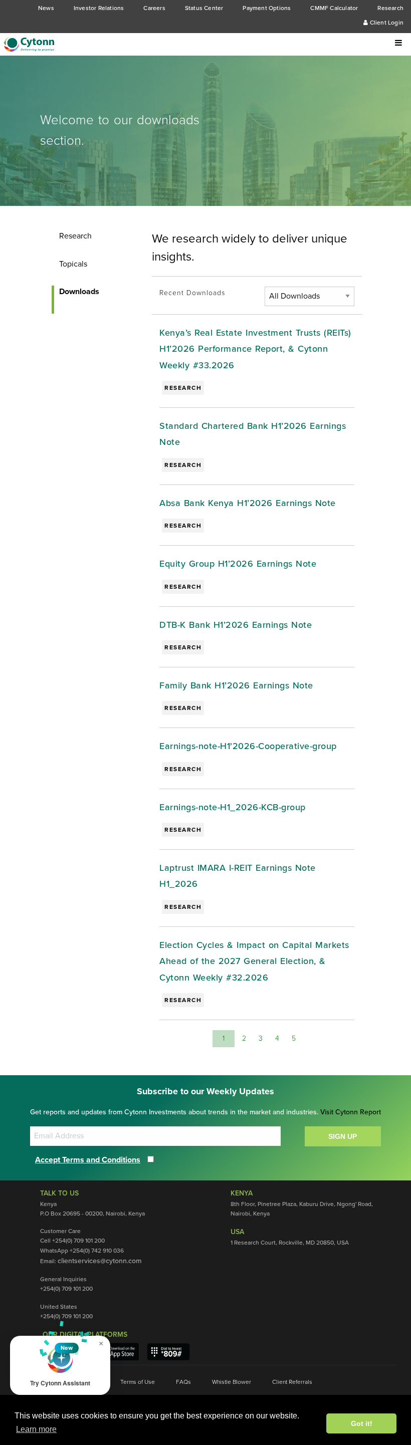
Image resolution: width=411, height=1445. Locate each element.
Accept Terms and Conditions (87, 1160)
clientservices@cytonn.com (99, 1261)
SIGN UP (342, 1136)
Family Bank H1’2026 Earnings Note (236, 685)
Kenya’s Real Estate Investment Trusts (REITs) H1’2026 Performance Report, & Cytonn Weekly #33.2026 (255, 349)
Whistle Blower (231, 1381)
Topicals (73, 264)
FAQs (183, 1381)
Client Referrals (292, 1381)
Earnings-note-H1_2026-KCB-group (232, 807)
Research (390, 8)
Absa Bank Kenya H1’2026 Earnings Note (247, 503)
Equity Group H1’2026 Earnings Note (237, 563)
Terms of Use (137, 1381)
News (46, 8)
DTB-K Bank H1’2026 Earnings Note (235, 624)
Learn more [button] (36, 1429)
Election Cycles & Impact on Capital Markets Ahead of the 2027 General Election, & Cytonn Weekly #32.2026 (254, 961)
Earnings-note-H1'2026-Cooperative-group (248, 746)
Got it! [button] (361, 1423)
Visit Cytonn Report (350, 1112)
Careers (154, 8)
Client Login (385, 22)
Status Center (204, 8)
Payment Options (267, 8)
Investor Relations (99, 8)
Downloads (79, 292)
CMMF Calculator (334, 8)
